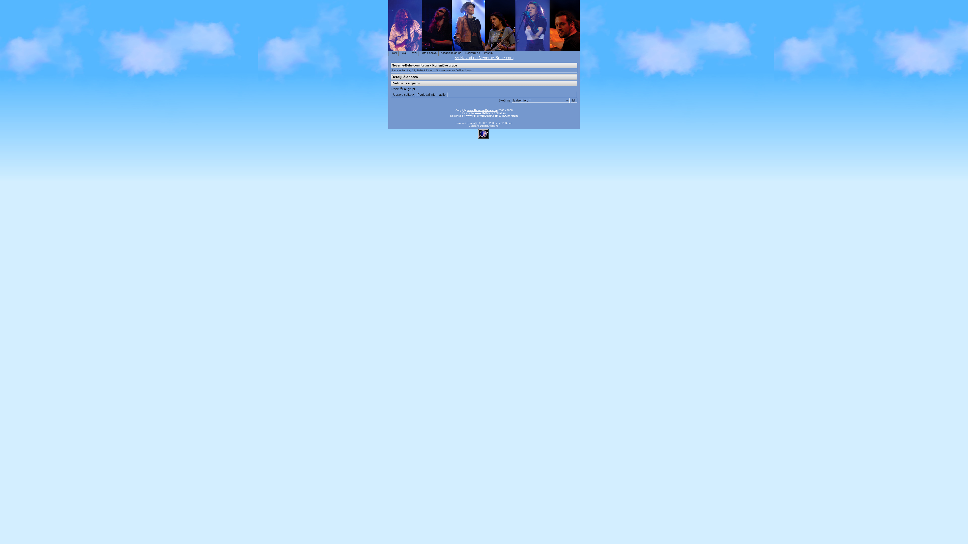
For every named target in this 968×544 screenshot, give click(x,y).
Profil (393, 52)
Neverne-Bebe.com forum (410, 65)
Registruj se (472, 52)
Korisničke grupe (451, 52)
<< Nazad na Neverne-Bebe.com (484, 58)
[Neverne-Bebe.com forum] (484, 47)
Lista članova (428, 52)
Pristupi (488, 52)
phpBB (474, 123)
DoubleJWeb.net (489, 125)
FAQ (403, 52)
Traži (413, 52)
